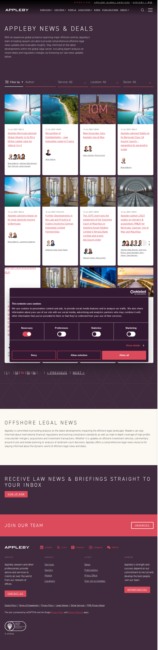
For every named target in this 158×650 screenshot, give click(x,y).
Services (49, 564)
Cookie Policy (11, 605)
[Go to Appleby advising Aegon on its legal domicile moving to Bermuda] (22, 192)
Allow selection (79, 355)
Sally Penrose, (13, 166)
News (87, 564)
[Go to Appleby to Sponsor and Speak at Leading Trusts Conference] (135, 282)
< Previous (57, 372)
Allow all (124, 355)
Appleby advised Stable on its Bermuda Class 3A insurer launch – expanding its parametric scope (135, 141)
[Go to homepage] (17, 10)
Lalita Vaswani (25, 166)
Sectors (49, 570)
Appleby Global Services (112, 3)
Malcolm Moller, (89, 258)
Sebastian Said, (51, 250)
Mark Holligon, (89, 155)
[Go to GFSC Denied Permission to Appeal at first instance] (60, 282)
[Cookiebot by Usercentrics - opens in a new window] (132, 292)
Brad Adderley (126, 167)
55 (28, 372)
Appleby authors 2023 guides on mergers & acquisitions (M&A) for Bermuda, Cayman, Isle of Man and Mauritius (135, 223)
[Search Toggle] (142, 10)
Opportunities (137, 589)
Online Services (78, 605)
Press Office (90, 575)
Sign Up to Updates (94, 581)
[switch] (61, 334)
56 (34, 372)
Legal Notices (62, 605)
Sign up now (16, 494)
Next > (79, 372)
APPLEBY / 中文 (143, 3)
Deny (34, 355)
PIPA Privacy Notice (96, 605)
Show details (133, 345)
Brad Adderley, (14, 163)
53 (16, 372)
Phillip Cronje (100, 155)
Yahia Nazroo (50, 159)
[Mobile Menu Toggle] (150, 10)
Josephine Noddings (27, 242)
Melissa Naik (101, 258)
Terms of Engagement (29, 605)
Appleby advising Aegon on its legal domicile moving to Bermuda (22, 219)
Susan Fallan (63, 250)
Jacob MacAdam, (133, 252)
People (48, 575)
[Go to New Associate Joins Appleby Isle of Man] (98, 109)
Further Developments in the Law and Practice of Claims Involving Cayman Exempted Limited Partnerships (59, 223)
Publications (91, 570)
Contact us (15, 593)
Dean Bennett (132, 255)
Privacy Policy (47, 605)
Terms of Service (75, 612)
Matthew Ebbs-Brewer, (28, 163)
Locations (50, 581)
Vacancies (142, 525)
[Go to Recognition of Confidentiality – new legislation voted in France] (60, 109)
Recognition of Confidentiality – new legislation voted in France (59, 137)
